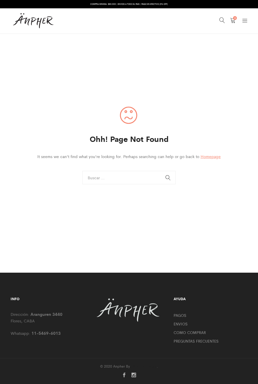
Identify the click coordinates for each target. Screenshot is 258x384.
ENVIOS (180, 323)
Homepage (211, 156)
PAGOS (180, 315)
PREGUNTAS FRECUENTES (196, 341)
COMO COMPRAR (190, 332)
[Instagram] (134, 375)
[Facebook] (124, 375)
